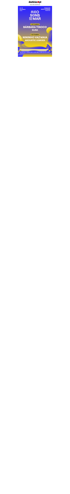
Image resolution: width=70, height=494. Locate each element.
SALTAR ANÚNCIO (35, 4)
